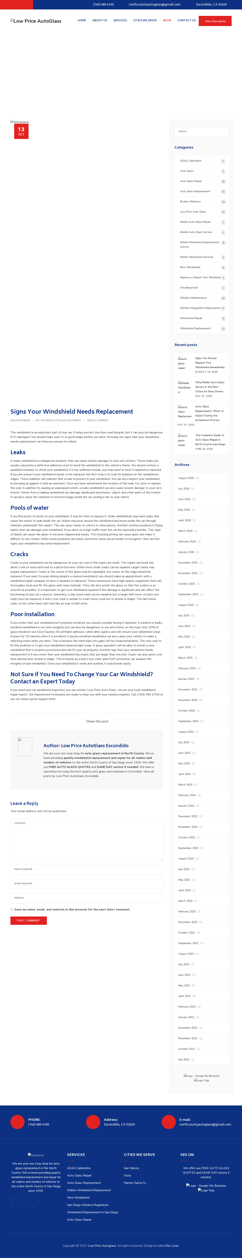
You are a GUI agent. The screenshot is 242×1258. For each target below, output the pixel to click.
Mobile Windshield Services (196, 257)
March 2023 (185, 901)
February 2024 (187, 795)
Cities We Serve (145, 20)
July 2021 (183, 1059)
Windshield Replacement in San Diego (92, 1212)
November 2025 (187, 573)
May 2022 (184, 985)
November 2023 (187, 827)
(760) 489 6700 (103, 4)
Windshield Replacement (195, 328)
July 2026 (183, 488)
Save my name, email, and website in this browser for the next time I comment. (72, 909)
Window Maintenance (193, 298)
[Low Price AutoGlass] (35, 20)
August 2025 (186, 605)
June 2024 (184, 753)
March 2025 (185, 658)
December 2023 (187, 816)
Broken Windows (190, 201)
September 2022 (188, 943)
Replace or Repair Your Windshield (201, 277)
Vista (127, 1175)
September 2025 (188, 594)
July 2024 (183, 742)
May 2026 (184, 510)
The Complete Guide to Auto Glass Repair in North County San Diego (210, 439)
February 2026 (187, 541)
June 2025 (184, 626)
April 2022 (184, 996)
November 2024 (187, 700)
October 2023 (186, 837)
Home (82, 20)
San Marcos (131, 1168)
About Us (99, 20)
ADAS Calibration (190, 161)
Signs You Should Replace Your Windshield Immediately (210, 362)
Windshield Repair (191, 318)
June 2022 (184, 975)
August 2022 (186, 954)
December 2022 (187, 922)
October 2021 (186, 1049)
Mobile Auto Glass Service (196, 232)
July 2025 (183, 615)
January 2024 (186, 806)
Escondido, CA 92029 (211, 4)
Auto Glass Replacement (195, 191)
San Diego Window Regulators (88, 1205)
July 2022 (183, 964)
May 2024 (184, 763)
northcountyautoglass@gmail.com (155, 4)
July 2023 (183, 869)
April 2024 (184, 774)
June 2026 (184, 499)
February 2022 (187, 1006)
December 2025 (187, 562)
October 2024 (186, 710)
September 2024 (188, 721)
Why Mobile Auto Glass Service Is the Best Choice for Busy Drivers (209, 387)
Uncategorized (20, 420)
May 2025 (184, 636)
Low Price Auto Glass (193, 212)
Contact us (187, 20)
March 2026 (185, 531)
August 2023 (186, 858)
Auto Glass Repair (191, 181)
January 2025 (186, 679)
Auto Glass (187, 171)
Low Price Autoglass (102, 1246)
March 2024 (185, 784)
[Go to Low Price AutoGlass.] (11, 74)
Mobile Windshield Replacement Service (199, 244)
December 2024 (187, 689)
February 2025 (187, 668)
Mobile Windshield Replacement (89, 1190)
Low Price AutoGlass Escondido (60, 420)
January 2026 (186, 552)
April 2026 (184, 520)
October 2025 (186, 584)
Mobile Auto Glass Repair (195, 222)
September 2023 (188, 848)
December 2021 (187, 1028)
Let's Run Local (168, 1246)
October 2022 (186, 932)
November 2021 (187, 1038)
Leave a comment (98, 420)
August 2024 (186, 732)
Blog (167, 20)
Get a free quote (216, 22)
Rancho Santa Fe (135, 1183)
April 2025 (184, 647)
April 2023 (184, 890)
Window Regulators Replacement (200, 308)
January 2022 (186, 1017)
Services (120, 20)
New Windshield (190, 267)
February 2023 (187, 911)
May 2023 (184, 880)
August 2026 (186, 478)
